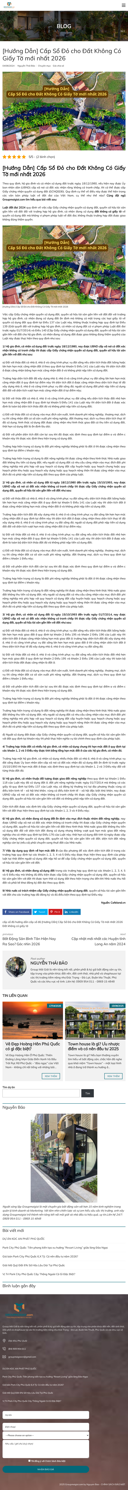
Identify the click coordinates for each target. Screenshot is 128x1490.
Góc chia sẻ (58, 65)
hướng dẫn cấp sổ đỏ (28, 922)
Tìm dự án (8, 1087)
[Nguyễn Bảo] (64, 1158)
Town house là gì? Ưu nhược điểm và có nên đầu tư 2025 (94, 1046)
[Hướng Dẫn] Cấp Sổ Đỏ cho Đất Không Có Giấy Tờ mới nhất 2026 (82, 922)
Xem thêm (51, 1076)
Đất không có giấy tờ (15, 926)
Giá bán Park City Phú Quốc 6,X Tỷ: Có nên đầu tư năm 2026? (40, 1256)
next (99, 939)
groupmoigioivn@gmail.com (22, 1356)
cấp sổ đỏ (8, 922)
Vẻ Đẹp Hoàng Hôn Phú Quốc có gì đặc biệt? (33, 1046)
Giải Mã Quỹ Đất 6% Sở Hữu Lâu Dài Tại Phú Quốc (33, 1265)
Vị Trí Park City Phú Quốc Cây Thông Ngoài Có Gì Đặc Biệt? (38, 1274)
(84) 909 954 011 (17, 1348)
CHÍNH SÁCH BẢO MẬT (113, 1484)
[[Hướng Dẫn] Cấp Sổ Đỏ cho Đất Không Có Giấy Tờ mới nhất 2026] (64, 111)
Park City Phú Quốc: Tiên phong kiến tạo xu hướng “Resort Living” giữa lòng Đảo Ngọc (55, 1247)
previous (29, 939)
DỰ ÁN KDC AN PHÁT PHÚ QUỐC (23, 1238)
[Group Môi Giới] (8, 5)
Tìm (87, 1093)
